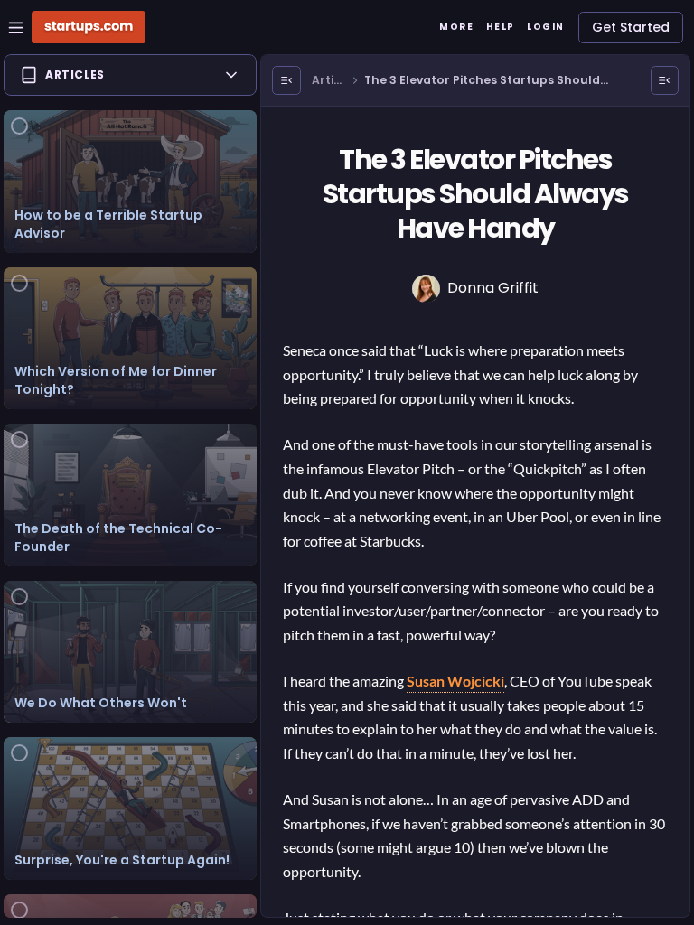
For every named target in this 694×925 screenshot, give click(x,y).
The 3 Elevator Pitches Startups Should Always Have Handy (482, 80)
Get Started (631, 27)
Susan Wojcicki (455, 680)
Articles (328, 80)
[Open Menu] (286, 80)
